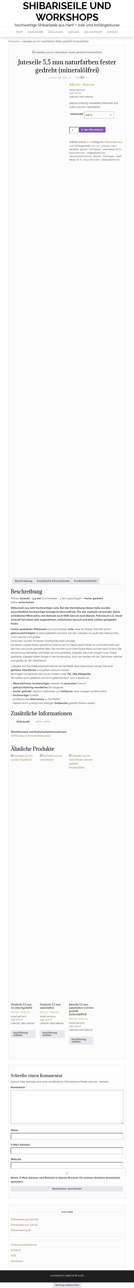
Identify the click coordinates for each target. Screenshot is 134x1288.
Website (16, 1159)
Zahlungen (55, 32)
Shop (19, 32)
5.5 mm (96, 145)
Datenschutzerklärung (24, 1244)
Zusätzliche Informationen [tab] (53, 580)
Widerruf (16, 1250)
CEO (82, 77)
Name (15, 1130)
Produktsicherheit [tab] (85, 580)
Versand (73, 32)
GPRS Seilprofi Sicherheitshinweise (30, 735)
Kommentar (19, 1087)
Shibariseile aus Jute (22, 1224)
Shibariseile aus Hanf (23, 1219)
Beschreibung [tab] (23, 580)
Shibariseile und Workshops (67, 11)
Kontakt (112, 32)
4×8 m (38, 721)
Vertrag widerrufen (67, 1285)
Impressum (17, 1261)
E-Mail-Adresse (21, 1144)
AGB (13, 1255)
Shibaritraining (19, 1230)
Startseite (13, 41)
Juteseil (105, 145)
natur (114, 145)
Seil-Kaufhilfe (93, 32)
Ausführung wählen (20, 1034)
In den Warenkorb (92, 129)
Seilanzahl (76, 114)
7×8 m (46, 721)
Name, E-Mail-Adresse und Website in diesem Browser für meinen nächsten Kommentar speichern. (65, 1179)
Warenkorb (35, 32)
